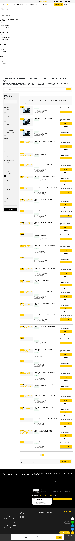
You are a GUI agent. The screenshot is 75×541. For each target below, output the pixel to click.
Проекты (32, 4)
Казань (2, 46)
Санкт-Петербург (5, 25)
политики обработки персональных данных (47, 495)
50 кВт (41, 100)
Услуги (21, 4)
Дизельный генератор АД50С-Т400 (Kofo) (44, 326)
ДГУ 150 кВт (6, 523)
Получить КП (66, 111)
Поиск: (2, 14)
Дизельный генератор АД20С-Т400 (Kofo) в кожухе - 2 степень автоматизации (45, 292)
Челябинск (3, 42)
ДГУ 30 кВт (12, 518)
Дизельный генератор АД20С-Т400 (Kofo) (44, 118)
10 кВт (23, 100)
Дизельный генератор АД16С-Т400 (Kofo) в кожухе (45, 200)
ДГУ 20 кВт (5, 518)
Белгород (3, 51)
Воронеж (3, 44)
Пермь (2, 61)
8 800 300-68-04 (68, 1)
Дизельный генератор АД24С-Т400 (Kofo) (44, 130)
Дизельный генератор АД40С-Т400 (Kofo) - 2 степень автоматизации (45, 338)
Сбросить (11, 209)
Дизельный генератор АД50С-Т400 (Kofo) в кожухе (45, 408)
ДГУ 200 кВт (6, 525)
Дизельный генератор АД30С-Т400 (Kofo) (44, 141)
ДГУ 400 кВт (12, 525)
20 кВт (32, 100)
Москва (3, 22)
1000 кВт (34, 102)
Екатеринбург (4, 32)
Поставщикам (38, 4)
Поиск (68, 89)
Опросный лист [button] (58, 4)
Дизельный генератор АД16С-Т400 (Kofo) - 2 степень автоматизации (45, 154)
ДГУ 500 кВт (6, 527)
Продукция (16, 4)
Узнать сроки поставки (64, 109)
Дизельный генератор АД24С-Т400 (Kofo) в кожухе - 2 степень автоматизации (45, 315)
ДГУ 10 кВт (5, 516)
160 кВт (55, 100)
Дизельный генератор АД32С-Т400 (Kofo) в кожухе (45, 304)
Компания (27, 4)
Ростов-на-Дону (5, 27)
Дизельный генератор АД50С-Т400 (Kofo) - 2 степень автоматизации (45, 385)
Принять (59, 537)
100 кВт (46, 100)
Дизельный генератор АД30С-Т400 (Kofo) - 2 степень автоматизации (45, 234)
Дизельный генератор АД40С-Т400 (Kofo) (44, 257)
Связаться (66, 4)
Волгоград (3, 63)
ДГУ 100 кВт (12, 520)
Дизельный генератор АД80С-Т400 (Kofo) (44, 441)
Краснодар (3, 30)
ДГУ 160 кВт (12, 523)
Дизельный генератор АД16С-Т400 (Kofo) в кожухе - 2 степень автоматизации (45, 269)
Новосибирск (4, 39)
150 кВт (51, 100)
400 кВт (65, 100)
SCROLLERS (70, 535)
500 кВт (23, 102)
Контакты (45, 4)
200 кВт (60, 100)
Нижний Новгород (5, 37)
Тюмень (3, 49)
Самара (3, 20)
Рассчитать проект (65, 461)
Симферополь (4, 34)
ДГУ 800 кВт (12, 527)
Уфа (2, 56)
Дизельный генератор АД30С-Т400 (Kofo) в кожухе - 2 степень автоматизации (45, 350)
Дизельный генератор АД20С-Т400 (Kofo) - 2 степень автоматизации (45, 165)
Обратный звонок (68, 514)
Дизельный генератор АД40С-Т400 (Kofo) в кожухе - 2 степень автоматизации (45, 431)
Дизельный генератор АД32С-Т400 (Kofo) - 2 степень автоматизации (45, 246)
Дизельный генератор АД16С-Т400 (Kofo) (44, 107)
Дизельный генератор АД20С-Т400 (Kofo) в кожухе (45, 211)
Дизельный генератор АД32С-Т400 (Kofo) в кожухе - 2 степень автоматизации (45, 373)
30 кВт (36, 100)
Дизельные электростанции (17, 72)
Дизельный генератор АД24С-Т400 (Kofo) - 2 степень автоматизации (45, 188)
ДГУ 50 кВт (5, 520)
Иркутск (3, 66)
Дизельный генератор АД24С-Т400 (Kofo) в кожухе (45, 223)
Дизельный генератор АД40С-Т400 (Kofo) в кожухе (45, 396)
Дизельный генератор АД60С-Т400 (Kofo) (44, 361)
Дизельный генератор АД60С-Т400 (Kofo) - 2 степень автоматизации (45, 419)
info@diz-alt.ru (59, 1)
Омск (2, 58)
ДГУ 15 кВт (11, 516)
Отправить (63, 498)
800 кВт (28, 102)
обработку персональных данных (42, 496)
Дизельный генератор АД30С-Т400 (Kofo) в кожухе (45, 281)
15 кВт (28, 100)
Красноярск (4, 54)
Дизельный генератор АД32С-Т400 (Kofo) (44, 176)
